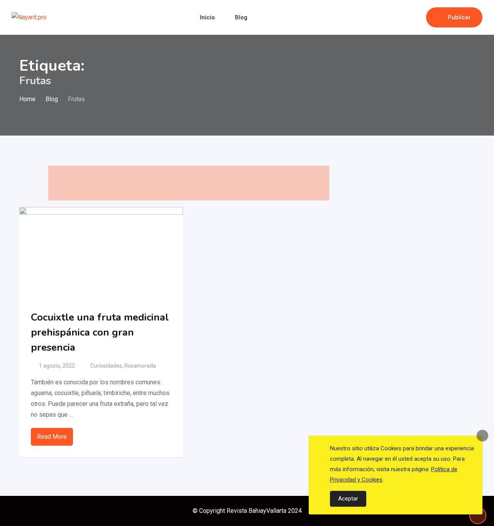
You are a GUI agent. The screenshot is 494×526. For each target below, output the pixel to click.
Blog (241, 17)
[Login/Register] (416, 17)
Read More (52, 436)
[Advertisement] (188, 183)
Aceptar (348, 498)
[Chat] (404, 17)
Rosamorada (140, 366)
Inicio (207, 17)
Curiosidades (106, 366)
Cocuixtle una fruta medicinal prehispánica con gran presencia (100, 332)
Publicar (459, 17)
